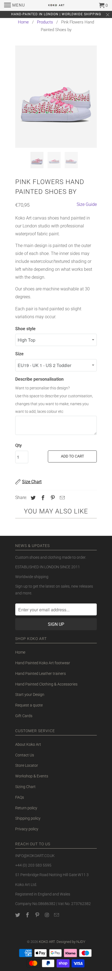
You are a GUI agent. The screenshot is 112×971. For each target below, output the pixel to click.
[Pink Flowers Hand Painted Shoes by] (56, 97)
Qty (18, 445)
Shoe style (25, 328)
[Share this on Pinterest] (52, 498)
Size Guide (87, 204)
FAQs (19, 797)
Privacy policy (26, 829)
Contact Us (24, 755)
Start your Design (29, 694)
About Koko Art (28, 744)
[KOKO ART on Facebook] (28, 915)
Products (45, 22)
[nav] (14, 5)
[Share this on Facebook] (42, 498)
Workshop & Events (31, 776)
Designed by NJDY (71, 942)
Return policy (26, 808)
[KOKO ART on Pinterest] (38, 915)
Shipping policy (28, 818)
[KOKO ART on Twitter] (18, 915)
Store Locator (26, 765)
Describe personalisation (39, 379)
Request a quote (29, 705)
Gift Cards (23, 716)
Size (19, 353)
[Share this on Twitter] (32, 498)
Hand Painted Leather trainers (40, 673)
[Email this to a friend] (61, 498)
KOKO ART (47, 942)
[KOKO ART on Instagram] (47, 915)
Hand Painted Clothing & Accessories (46, 684)
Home (23, 22)
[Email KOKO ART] (57, 915)
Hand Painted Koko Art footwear (42, 663)
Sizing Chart (25, 786)
